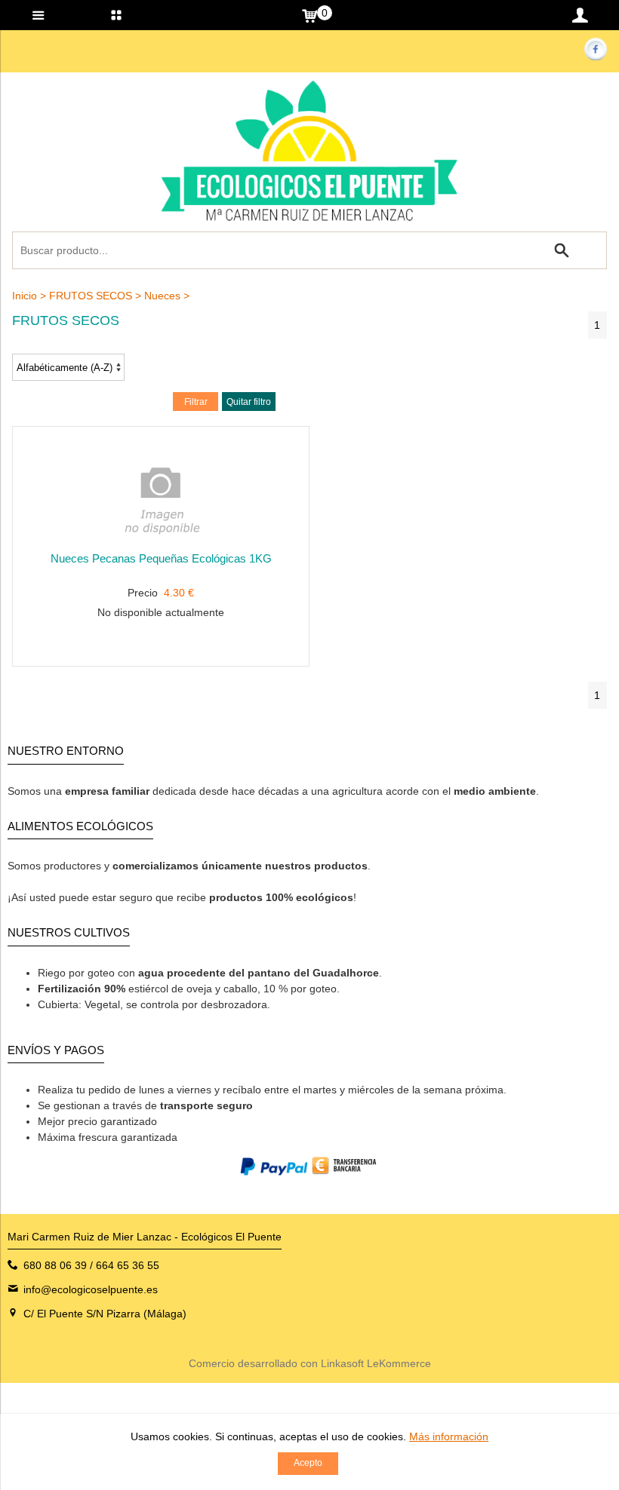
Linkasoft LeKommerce (376, 1363)
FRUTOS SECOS (90, 296)
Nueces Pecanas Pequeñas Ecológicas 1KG (161, 558)
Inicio (24, 296)
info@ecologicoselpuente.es (90, 1289)
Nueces (162, 296)
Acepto (308, 1463)
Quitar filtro (248, 402)
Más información (448, 1436)
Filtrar (196, 402)
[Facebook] (595, 57)
